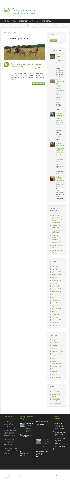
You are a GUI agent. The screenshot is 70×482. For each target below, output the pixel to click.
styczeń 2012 (56, 286)
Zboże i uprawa (56, 377)
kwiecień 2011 (56, 297)
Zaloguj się (55, 391)
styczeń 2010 (56, 311)
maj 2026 (55, 266)
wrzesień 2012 (56, 280)
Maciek (54, 215)
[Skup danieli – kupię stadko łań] (52, 58)
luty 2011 (55, 303)
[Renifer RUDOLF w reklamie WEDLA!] (26, 437)
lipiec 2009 (55, 317)
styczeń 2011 (56, 306)
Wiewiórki (55, 374)
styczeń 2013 (56, 277)
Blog (9, 32)
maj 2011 (55, 294)
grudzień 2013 (56, 274)
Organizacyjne (56, 366)
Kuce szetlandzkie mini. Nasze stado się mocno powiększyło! (57, 218)
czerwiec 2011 (56, 291)
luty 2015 (55, 269)
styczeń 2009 (56, 325)
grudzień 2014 (56, 272)
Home (5, 32)
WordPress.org (56, 403)
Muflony (54, 358)
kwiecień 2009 (56, 320)
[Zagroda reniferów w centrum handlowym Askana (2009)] (42, 424)
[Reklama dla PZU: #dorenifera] (52, 180)
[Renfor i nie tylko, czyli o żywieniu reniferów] (26, 455)
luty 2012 (55, 283)
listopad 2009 (56, 314)
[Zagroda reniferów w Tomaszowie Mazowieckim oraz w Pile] (42, 456)
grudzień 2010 (56, 308)
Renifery (58, 127)
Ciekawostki (19, 68)
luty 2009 (55, 322)
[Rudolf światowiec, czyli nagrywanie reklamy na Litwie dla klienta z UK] (52, 146)
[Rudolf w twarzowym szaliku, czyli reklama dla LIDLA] (52, 116)
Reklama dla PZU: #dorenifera (60, 178)
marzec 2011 (56, 300)
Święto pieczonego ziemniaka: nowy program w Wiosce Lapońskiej (57, 229)
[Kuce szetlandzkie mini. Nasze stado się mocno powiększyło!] (52, 82)
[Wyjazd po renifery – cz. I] (22, 426)
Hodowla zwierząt (28, 68)
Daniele (58, 62)
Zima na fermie (62, 446)
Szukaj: (52, 34)
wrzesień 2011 (56, 289)
